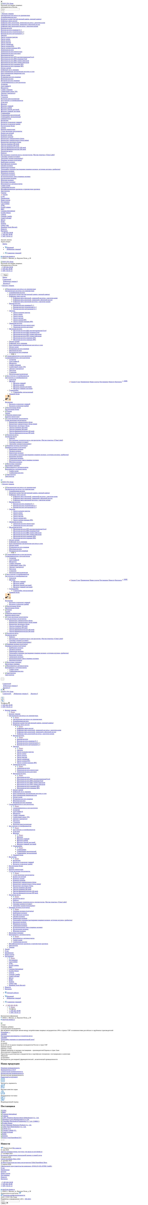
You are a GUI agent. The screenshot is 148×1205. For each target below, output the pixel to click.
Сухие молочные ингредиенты (23, 875)
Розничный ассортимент (9, 1077)
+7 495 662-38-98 (7, 232)
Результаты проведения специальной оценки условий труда (21, 1155)
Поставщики (13, 960)
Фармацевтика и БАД (8, 1070)
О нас (3, 1168)
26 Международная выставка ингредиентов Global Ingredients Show (24, 1162)
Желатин (20, 837)
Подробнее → (5, 1032)
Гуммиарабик (21, 849)
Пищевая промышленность (10, 1068)
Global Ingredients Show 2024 (10, 1159)
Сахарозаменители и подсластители (25, 808)
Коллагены (16, 860)
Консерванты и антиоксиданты (23, 938)
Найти (3, 1203)
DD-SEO (28, 1199)
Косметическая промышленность (12, 1073)
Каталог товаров (14, 714)
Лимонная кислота (23, 768)
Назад (13, 712)
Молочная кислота (23, 777)
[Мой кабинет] (2, 681)
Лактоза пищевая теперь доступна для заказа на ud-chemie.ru (21, 1152)
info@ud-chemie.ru (8, 256)
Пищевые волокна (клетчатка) (23, 911)
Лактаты (20, 750)
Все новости (17, 1148)
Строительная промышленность (12, 1071)
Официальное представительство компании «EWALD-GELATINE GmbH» (26, 1166)
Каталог (3, 1171)
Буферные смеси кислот (25, 728)
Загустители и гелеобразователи (24, 830)
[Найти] (2, 11)
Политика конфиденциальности (14, 1195)
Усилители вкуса (18, 898)
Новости (4, 1177)
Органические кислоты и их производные (27, 719)
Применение (5, 1170)
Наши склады (5, 1173)
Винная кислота (22, 739)
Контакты (4, 1179)
